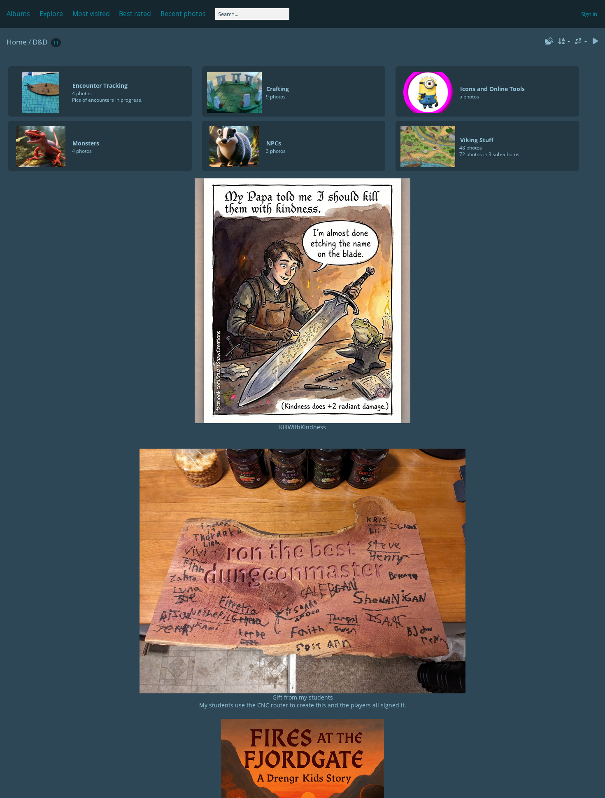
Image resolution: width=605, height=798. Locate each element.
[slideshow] (595, 41)
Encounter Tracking (100, 85)
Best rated (135, 13)
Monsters (85, 143)
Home (17, 42)
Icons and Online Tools (492, 89)
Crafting (277, 89)
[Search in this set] (548, 41)
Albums (18, 13)
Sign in (589, 14)
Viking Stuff (476, 140)
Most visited (91, 13)
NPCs (273, 143)
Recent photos (183, 13)
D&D (40, 42)
